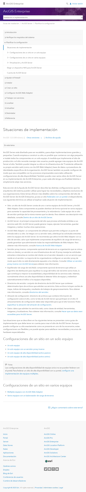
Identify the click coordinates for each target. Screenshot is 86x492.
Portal (5, 438)
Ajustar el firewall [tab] (13, 78)
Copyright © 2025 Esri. (11, 488)
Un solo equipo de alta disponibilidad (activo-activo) (28, 357)
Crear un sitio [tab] (11, 88)
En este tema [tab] (9, 145)
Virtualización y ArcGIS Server (21, 63)
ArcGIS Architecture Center (55, 456)
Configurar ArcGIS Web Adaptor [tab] (19, 93)
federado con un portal (57, 197)
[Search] (67, 3)
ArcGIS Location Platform (54, 445)
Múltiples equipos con (25, 392)
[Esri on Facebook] (49, 469)
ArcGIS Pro (48, 438)
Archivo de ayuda (53, 137)
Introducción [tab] (11, 32)
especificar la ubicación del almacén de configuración (29, 305)
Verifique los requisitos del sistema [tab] (20, 37)
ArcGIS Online (50, 434)
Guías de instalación (11, 23)
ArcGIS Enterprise (15, 3)
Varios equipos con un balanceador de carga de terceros (30, 396)
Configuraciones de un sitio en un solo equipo (28, 53)
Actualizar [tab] (10, 108)
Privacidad (38, 488)
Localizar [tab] (10, 103)
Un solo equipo (13, 345)
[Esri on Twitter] (45, 469)
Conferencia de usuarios (13, 477)
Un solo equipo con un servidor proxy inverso (25, 349)
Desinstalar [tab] (10, 113)
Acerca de (49, 245)
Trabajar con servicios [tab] (15, 98)
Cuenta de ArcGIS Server (16, 73)
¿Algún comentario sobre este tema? (67, 407)
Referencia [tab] (10, 118)
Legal (61, 488)
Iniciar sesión (77, 4)
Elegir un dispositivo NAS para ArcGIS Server (24, 68)
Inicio (5, 434)
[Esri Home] (49, 461)
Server (5, 442)
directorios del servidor (38, 292)
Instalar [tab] (9, 83)
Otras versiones (33, 138)
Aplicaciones (8, 453)
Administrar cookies (51, 488)
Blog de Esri (8, 473)
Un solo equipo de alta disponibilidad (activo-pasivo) (29, 353)
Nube (5, 449)
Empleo (6, 470)
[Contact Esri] (57, 469)
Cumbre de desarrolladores (14, 481)
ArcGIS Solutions (51, 453)
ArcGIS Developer (51, 449)
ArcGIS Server (27, 23)
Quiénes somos (9, 466)
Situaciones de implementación (19, 48)
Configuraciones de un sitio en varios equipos (27, 58)
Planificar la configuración (45, 23)
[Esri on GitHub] (53, 469)
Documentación (9, 456)
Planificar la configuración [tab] (16, 42)
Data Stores (8, 445)
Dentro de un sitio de (37, 217)
